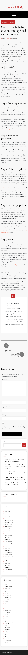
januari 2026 (8, 518)
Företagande (8, 595)
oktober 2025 (8, 524)
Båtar (6, 584)
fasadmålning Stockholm (7, 187)
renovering (11, 22)
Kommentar (5, 379)
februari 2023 (8, 552)
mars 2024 (7, 539)
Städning (7, 633)
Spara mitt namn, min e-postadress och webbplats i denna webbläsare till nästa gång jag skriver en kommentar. (13, 426)
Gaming (7, 599)
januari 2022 (8, 571)
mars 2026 (8, 515)
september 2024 (9, 533)
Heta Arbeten (9, 608)
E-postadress (6, 407)
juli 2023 (7, 547)
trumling (7, 129)
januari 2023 (8, 554)
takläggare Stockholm (18, 265)
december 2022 (9, 556)
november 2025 (9, 522)
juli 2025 (7, 528)
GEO (6, 601)
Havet (6, 607)
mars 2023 (7, 550)
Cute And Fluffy (14, 7)
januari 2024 (8, 543)
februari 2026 (9, 517)
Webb (6, 642)
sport (6, 631)
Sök (4, 442)
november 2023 (9, 545)
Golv (6, 603)
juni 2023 (7, 548)
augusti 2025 (8, 526)
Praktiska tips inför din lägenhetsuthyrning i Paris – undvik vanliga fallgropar (15, 466)
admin (3, 38)
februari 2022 (8, 569)
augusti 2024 (8, 535)
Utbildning (8, 640)
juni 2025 (7, 530)
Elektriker (8, 588)
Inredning (8, 612)
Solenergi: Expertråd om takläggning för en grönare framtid (15, 355)
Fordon (7, 594)
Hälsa (6, 605)
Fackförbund (8, 592)
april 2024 (8, 537)
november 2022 (9, 558)
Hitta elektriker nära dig (8, 351)
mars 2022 (7, 567)
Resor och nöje (9, 622)
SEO (6, 625)
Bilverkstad (8, 586)
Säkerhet (7, 623)
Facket (7, 590)
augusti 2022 (8, 560)
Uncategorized (9, 638)
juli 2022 (7, 561)
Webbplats (5, 415)
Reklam (7, 618)
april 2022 (7, 565)
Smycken (7, 629)
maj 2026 (7, 513)
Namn (4, 399)
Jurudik (7, 614)
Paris (6, 616)
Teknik (7, 637)
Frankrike (8, 597)
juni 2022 (7, 563)
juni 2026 (7, 511)
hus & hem (4, 22)
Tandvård (7, 635)
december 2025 (9, 520)
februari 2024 (8, 541)
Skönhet (7, 627)
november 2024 (9, 532)
